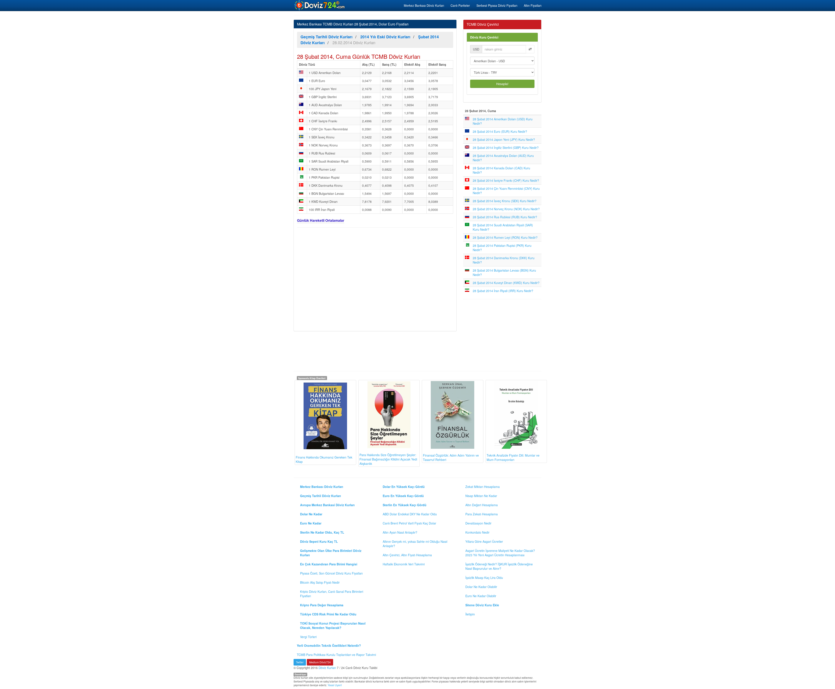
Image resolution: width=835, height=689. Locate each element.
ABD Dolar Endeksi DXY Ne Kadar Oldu (410, 514)
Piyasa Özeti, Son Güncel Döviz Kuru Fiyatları (331, 573)
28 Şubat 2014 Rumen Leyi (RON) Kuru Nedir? (505, 237)
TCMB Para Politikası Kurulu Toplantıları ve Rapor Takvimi (336, 654)
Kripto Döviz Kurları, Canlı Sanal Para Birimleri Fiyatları (331, 593)
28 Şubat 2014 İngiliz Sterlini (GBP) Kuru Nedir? (506, 147)
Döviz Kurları (327, 667)
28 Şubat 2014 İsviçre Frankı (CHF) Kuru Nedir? (506, 180)
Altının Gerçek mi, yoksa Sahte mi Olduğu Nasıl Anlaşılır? (415, 543)
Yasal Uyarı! (335, 685)
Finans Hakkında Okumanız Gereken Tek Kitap (324, 459)
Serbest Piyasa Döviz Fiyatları (496, 5)
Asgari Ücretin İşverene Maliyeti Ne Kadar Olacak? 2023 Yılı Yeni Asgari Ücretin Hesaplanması (500, 552)
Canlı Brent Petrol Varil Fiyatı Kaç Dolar (409, 523)
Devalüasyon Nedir (478, 523)
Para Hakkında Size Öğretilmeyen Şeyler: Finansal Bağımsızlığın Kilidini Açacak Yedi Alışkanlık (388, 459)
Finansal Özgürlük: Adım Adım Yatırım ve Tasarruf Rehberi (451, 457)
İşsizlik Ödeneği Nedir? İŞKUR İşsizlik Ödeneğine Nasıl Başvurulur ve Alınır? (499, 566)
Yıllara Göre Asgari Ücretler (484, 541)
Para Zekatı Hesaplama (481, 514)
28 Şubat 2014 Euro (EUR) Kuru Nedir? (500, 131)
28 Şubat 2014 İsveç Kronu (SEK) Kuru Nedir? (504, 201)
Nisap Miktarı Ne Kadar (481, 496)
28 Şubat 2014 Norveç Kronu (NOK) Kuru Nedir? (506, 209)
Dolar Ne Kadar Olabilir (481, 587)
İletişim (470, 614)
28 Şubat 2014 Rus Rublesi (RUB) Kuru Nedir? (505, 217)
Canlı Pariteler (460, 5)
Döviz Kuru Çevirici (484, 37)
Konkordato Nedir (477, 532)
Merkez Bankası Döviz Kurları (424, 5)
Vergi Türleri (308, 637)
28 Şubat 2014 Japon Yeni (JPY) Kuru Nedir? (504, 139)
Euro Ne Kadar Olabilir (480, 596)
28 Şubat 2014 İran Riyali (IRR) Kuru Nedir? (503, 291)
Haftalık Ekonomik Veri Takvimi (404, 564)
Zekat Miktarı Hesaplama (482, 486)
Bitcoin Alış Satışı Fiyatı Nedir (320, 582)
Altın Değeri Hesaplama (481, 505)
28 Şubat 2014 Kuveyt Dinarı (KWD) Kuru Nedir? (506, 283)
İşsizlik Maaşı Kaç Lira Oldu (484, 577)
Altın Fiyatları (532, 5)
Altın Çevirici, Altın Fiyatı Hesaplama (407, 555)
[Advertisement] (375, 279)
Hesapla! (502, 84)
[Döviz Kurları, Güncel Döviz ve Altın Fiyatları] (320, 5)
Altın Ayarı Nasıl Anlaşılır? (400, 532)
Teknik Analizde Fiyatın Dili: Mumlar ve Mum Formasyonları (513, 457)
